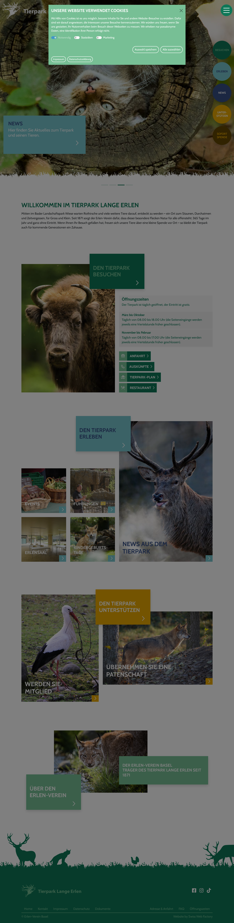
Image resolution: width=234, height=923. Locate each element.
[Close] (181, 11)
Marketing (108, 37)
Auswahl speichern (146, 49)
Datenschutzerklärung (80, 59)
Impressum (58, 59)
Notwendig (64, 37)
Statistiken (87, 37)
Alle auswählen (171, 49)
